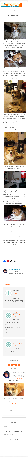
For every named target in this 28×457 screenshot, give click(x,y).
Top (26, 455)
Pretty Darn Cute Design (14, 451)
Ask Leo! (19, 452)
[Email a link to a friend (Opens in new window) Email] (15, 261)
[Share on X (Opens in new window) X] (11, 261)
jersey (14, 341)
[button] (14, 10)
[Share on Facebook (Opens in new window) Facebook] (4, 261)
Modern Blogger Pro (22, 450)
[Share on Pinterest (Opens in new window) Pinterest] (8, 261)
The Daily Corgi (11, 5)
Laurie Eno (15, 312)
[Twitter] (15, 365)
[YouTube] (19, 365)
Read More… (19, 378)
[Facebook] (9, 365)
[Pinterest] (12, 365)
